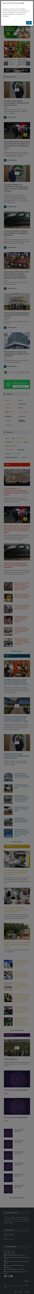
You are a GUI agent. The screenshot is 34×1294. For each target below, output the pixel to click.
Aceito (29, 22)
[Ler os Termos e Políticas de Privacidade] (23, 3)
